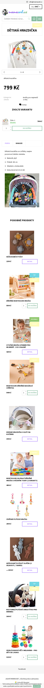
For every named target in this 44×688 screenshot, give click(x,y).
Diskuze (19, 143)
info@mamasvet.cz (35, 2)
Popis (7, 143)
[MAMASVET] (22, 12)
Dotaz (24, 105)
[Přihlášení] (34, 18)
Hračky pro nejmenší (30, 97)
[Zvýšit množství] (11, 127)
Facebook (22, 669)
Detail (29, 261)
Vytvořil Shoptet (23, 682)
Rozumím (37, 686)
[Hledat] (29, 18)
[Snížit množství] (11, 129)
